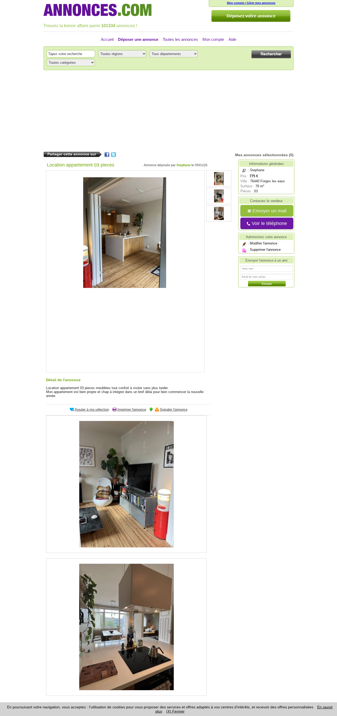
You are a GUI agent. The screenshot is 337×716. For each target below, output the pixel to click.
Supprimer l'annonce (265, 250)
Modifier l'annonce (263, 243)
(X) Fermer (175, 711)
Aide (232, 39)
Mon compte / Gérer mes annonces (251, 2)
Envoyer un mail (268, 210)
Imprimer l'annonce (131, 409)
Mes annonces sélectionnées (261, 155)
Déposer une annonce (138, 39)
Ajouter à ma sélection (92, 409)
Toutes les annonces (180, 39)
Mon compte (213, 39)
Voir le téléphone (268, 223)
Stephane (183, 165)
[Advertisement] (168, 111)
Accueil (107, 39)
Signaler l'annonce (173, 409)
